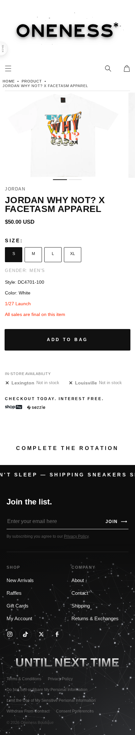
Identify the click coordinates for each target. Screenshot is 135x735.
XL (72, 253)
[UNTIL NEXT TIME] (105, 662)
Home (9, 81)
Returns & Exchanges (95, 618)
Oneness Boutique (37, 722)
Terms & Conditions (24, 679)
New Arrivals (20, 580)
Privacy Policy (76, 536)
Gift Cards (18, 605)
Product (32, 81)
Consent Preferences (75, 711)
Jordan (15, 189)
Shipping (80, 605)
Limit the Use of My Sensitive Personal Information (51, 700)
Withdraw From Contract (28, 711)
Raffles (14, 593)
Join (117, 521)
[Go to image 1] (60, 179)
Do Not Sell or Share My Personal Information (47, 689)
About (77, 580)
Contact (79, 593)
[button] (108, 68)
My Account (19, 618)
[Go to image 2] (75, 179)
